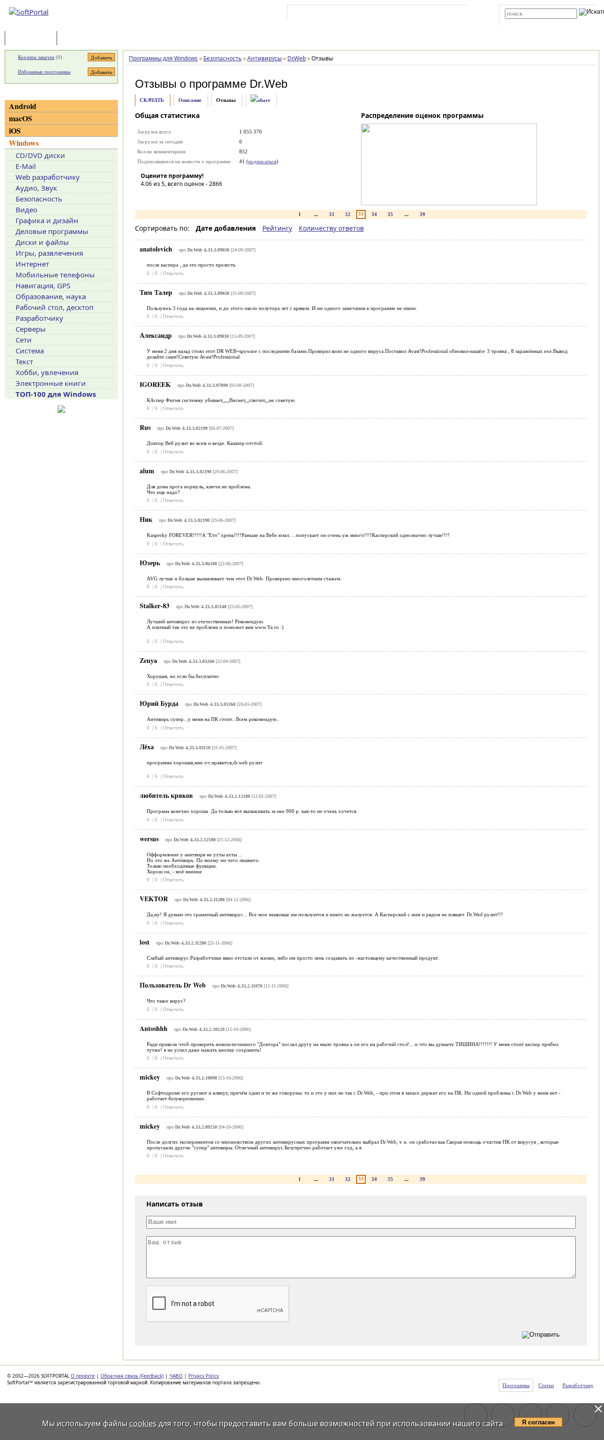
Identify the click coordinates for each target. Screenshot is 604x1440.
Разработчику (39, 318)
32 (348, 214)
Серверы (31, 329)
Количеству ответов (331, 228)
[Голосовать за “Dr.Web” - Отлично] (204, 197)
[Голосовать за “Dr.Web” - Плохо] (162, 197)
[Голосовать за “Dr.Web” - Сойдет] (176, 197)
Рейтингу (277, 228)
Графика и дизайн (47, 220)
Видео (26, 209)
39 (422, 214)
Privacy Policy (203, 1376)
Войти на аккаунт (317, 14)
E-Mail (26, 166)
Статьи (80, 38)
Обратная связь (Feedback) (132, 1376)
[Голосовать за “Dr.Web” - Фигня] (148, 197)
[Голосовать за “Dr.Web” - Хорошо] (190, 197)
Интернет (32, 263)
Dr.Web (268, 83)
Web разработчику (48, 177)
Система (30, 350)
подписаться (262, 161)
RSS (448, 14)
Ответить (173, 273)
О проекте (83, 1376)
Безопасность (39, 198)
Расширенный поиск (531, 22)
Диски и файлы (42, 242)
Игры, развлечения (49, 253)
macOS (20, 118)
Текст (24, 361)
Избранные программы (44, 72)
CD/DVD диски (40, 155)
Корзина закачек (36, 57)
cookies (143, 1423)
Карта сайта (419, 14)
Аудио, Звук (36, 188)
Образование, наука (51, 296)
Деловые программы (52, 231)
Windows (24, 142)
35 (390, 214)
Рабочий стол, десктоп (54, 307)
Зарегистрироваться (371, 14)
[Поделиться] (260, 100)
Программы (33, 38)
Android (22, 105)
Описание (189, 100)
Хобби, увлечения (47, 372)
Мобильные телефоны (55, 274)
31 (332, 214)
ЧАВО (176, 1376)
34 (374, 214)
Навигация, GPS (43, 285)
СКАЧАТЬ (152, 100)
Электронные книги (51, 383)
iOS (15, 130)
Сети (24, 339)
